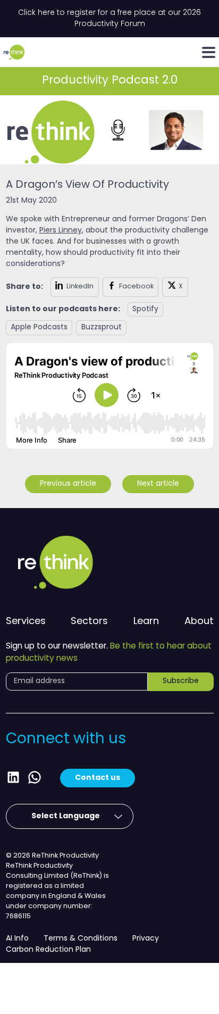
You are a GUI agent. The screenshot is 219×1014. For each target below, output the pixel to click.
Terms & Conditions (80, 938)
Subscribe (181, 681)
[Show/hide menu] (208, 52)
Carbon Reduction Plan (48, 949)
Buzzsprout (101, 327)
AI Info (17, 938)
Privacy (145, 938)
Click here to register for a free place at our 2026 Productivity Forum (109, 18)
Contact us (97, 777)
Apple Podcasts (39, 327)
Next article (158, 484)
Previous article (68, 484)
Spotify (145, 309)
